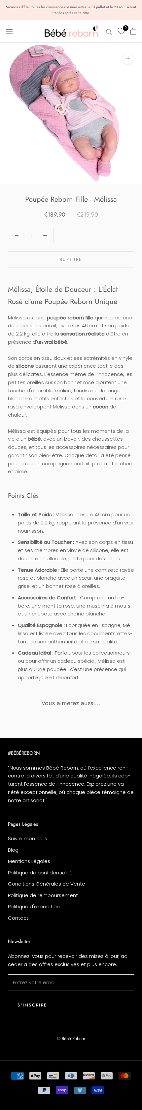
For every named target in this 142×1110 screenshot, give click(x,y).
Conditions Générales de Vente (46, 883)
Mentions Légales (29, 861)
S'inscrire (32, 1005)
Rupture (71, 259)
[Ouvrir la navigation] (9, 31)
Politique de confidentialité (40, 872)
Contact (18, 917)
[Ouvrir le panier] (133, 31)
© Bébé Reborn (71, 1038)
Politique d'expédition (34, 906)
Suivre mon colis (27, 838)
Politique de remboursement (43, 895)
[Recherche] (109, 31)
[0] (121, 31)
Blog (13, 849)
